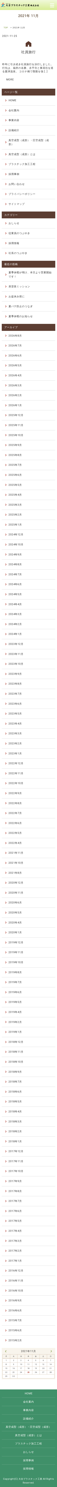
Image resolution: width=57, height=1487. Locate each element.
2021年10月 (16, 862)
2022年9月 (15, 793)
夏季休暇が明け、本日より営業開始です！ (30, 274)
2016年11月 (16, 1280)
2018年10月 (16, 1061)
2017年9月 (15, 1181)
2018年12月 (16, 1041)
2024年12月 (16, 534)
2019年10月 (16, 962)
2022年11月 (16, 773)
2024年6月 (15, 584)
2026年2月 (15, 395)
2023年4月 (15, 723)
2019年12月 (16, 942)
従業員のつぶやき (19, 233)
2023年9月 (15, 673)
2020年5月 (15, 912)
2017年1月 (15, 1260)
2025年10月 (16, 435)
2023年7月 (15, 693)
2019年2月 (15, 1022)
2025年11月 (16, 425)
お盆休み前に (17, 296)
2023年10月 (16, 663)
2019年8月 (15, 972)
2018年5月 (15, 1101)
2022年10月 (16, 783)
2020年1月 (15, 932)
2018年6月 (15, 1091)
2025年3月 (15, 504)
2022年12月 (16, 763)
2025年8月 (15, 455)
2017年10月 (16, 1171)
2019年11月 (16, 952)
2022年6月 (15, 823)
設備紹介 (14, 130)
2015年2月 (15, 1340)
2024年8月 (15, 564)
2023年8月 (15, 683)
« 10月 (6, 1351)
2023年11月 (16, 654)
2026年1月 (15, 405)
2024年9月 (15, 554)
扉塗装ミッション (19, 286)
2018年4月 (15, 1111)
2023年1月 (15, 753)
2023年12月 (16, 644)
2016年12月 (16, 1270)
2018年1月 (15, 1141)
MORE (10, 79)
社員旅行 (28, 52)
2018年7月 (15, 1081)
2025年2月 (15, 514)
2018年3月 (15, 1121)
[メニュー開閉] (52, 5)
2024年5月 (15, 594)
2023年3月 (15, 733)
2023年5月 (15, 713)
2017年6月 (15, 1211)
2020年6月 (15, 902)
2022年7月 (15, 813)
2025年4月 (15, 494)
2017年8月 (15, 1191)
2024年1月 (15, 634)
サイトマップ (17, 203)
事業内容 (14, 120)
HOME (12, 100)
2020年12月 (16, 882)
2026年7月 (15, 345)
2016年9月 (15, 1300)
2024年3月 (15, 614)
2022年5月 (15, 832)
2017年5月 (15, 1220)
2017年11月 (16, 1161)
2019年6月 (15, 992)
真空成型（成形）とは (22, 154)
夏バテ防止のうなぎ (21, 306)
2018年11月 (16, 1051)
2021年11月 (16, 852)
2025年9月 (15, 445)
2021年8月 (15, 872)
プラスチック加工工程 (22, 164)
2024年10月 (16, 544)
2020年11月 (16, 892)
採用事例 (14, 174)
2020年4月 (15, 922)
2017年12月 (16, 1151)
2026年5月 (15, 365)
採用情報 (14, 243)
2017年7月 (15, 1201)
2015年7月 (15, 1320)
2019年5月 (15, 1002)
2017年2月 (15, 1250)
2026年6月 (15, 355)
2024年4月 (15, 604)
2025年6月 (15, 474)
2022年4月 (15, 842)
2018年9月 (15, 1071)
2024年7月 (15, 574)
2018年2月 (15, 1131)
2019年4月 (15, 1012)
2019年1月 (15, 1031)
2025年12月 (16, 415)
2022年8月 (15, 803)
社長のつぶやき (18, 253)
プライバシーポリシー (22, 193)
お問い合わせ (17, 184)
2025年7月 (15, 464)
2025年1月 (15, 524)
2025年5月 (15, 484)
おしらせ (14, 223)
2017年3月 (15, 1240)
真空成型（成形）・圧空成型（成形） (29, 142)
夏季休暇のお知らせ (21, 316)
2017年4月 (15, 1230)
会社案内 (14, 110)
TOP (6, 28)
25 (28, 1372)
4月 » (51, 1351)
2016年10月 (16, 1290)
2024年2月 (15, 624)
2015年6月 (15, 1330)
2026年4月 (15, 375)
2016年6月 (15, 1310)
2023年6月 (15, 703)
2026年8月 (15, 335)
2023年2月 (15, 743)
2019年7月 (15, 982)
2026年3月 (15, 385)
